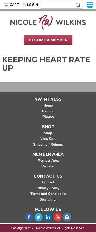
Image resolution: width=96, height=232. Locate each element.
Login (32, 5)
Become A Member (48, 40)
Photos (48, 117)
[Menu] (90, 4)
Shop (48, 133)
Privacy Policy (48, 188)
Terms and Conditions (48, 194)
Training (48, 111)
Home (48, 105)
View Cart (48, 139)
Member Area (48, 161)
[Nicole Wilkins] (48, 21)
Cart (14, 5)
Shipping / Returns (48, 144)
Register (48, 166)
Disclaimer (48, 199)
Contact (48, 182)
